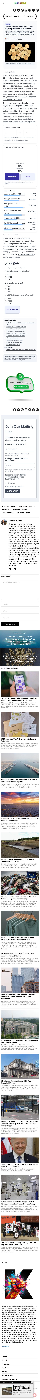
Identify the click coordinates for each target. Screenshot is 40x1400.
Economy (6, 509)
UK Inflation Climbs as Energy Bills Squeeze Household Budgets (18, 1082)
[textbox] (20, 1324)
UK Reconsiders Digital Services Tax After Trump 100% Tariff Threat (17, 955)
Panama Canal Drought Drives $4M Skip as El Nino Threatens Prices (18, 860)
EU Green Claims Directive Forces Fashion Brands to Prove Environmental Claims (17, 939)
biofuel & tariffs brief (26, 254)
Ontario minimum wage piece (23, 121)
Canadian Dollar (27, 506)
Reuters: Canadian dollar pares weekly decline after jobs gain (21, 349)
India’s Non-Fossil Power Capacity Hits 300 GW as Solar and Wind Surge (20, 820)
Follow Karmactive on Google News (20, 16)
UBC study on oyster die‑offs (13, 344)
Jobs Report (8, 512)
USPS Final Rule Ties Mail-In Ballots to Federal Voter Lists (18, 740)
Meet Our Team (7, 1375)
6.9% (8, 286)
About (4, 1356)
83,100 (9, 279)
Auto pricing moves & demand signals (15, 335)
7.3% (8, 291)
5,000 (8, 274)
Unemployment (23, 512)
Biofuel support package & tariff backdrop (16, 333)
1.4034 (9, 303)
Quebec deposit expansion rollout (14, 340)
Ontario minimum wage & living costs (15, 331)
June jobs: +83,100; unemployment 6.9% (16, 326)
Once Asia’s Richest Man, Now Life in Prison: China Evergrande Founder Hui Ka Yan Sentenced (18, 996)
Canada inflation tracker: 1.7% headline (15, 329)
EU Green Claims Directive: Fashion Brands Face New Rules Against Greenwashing (19, 898)
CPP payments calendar (12, 338)
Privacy (5, 1371)
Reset (28, 177)
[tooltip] (14, 10)
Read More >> (6, 1346)
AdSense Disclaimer (9, 1379)
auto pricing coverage (11, 257)
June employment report (12, 99)
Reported (12, 177)
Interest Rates (20, 509)
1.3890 (9, 298)
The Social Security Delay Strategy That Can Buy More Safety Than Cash (18, 1243)
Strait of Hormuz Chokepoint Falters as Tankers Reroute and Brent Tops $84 (19, 781)
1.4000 (9, 301)
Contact (5, 1368)
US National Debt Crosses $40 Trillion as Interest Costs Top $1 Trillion (20, 1041)
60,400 (9, 277)
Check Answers (12, 310)
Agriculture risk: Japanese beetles (14, 342)
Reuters (20, 39)
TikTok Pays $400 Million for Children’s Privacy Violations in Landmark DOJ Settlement (19, 699)
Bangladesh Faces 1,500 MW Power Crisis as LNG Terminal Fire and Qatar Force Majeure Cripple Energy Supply (19, 1124)
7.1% (8, 289)
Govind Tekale (15, 520)
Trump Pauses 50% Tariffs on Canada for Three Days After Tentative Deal (19, 1165)
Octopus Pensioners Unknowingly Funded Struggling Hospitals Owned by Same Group (18, 1203)
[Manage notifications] (35, 1395)
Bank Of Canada (9, 506)
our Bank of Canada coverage (21, 97)
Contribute (6, 1364)
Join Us (4, 1360)
